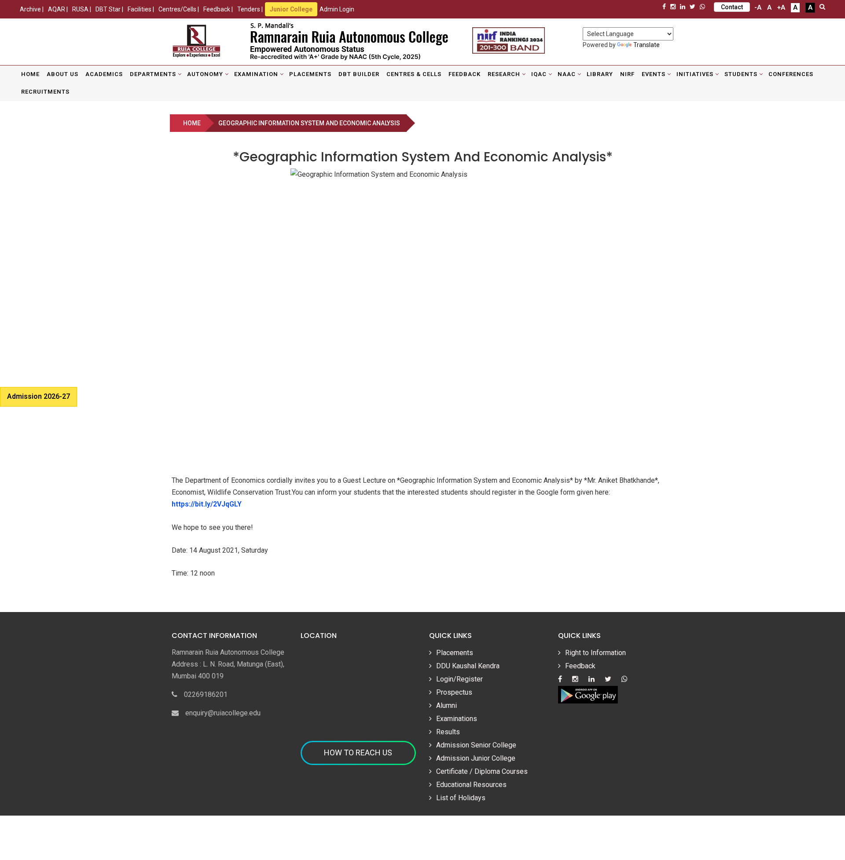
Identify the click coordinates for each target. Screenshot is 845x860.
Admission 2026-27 (38, 396)
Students (740, 74)
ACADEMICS (104, 74)
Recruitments (45, 91)
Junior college (291, 9)
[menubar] (422, 83)
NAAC (567, 74)
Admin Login (337, 9)
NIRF (627, 74)
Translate (646, 44)
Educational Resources (471, 784)
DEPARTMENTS (153, 74)
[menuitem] (30, 74)
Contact (732, 7)
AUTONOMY (205, 74)
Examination (256, 74)
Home (30, 74)
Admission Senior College (476, 745)
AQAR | (58, 9)
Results (448, 732)
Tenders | (250, 9)
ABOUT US (62, 74)
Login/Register (459, 679)
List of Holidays (460, 798)
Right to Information (595, 653)
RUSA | (81, 9)
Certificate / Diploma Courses (482, 771)
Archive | (32, 9)
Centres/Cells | (178, 9)
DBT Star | (109, 9)
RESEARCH (504, 74)
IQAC (539, 74)
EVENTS (653, 74)
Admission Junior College (475, 758)
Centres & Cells (413, 74)
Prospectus (454, 692)
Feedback (464, 74)
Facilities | (141, 9)
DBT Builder (358, 74)
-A (757, 7)
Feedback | (218, 9)
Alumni (446, 705)
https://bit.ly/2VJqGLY (207, 504)
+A (781, 7)
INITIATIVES (694, 74)
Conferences (790, 74)
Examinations (456, 718)
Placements (310, 74)
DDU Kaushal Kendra (468, 666)
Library (600, 74)
